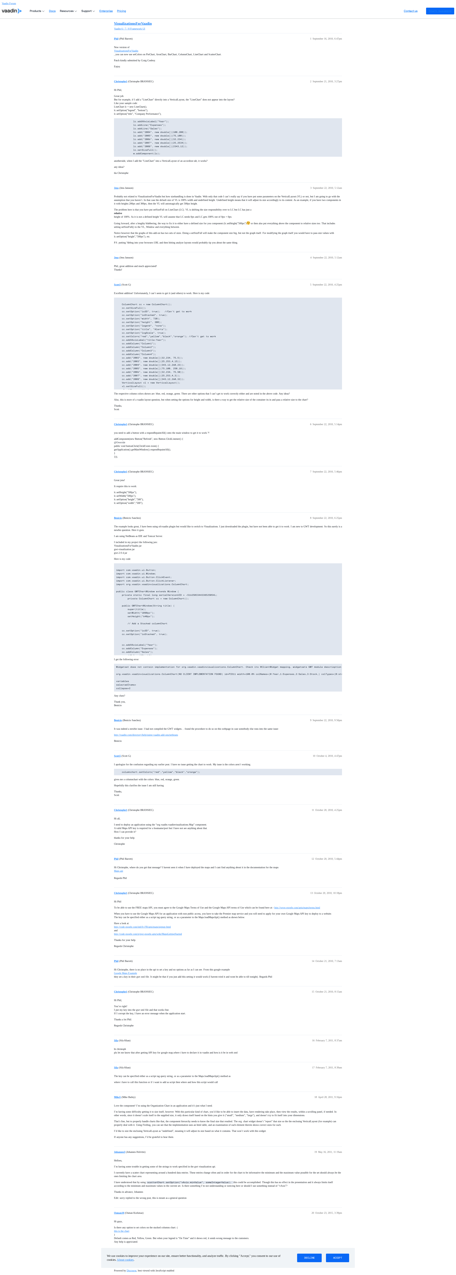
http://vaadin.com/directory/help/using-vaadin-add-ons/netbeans (146, 735)
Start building (440, 11)
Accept (337, 1258)
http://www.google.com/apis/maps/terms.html (297, 907)
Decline (309, 1258)
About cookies (125, 1259)
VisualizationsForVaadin (133, 23)
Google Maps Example (125, 973)
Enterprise (106, 11)
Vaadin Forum (9, 3)
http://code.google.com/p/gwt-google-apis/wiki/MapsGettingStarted (148, 934)
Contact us (411, 11)
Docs (52, 11)
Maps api (118, 871)
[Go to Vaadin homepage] (12, 11)
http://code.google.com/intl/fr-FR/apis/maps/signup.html (142, 927)
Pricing (121, 11)
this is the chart (121, 1231)
